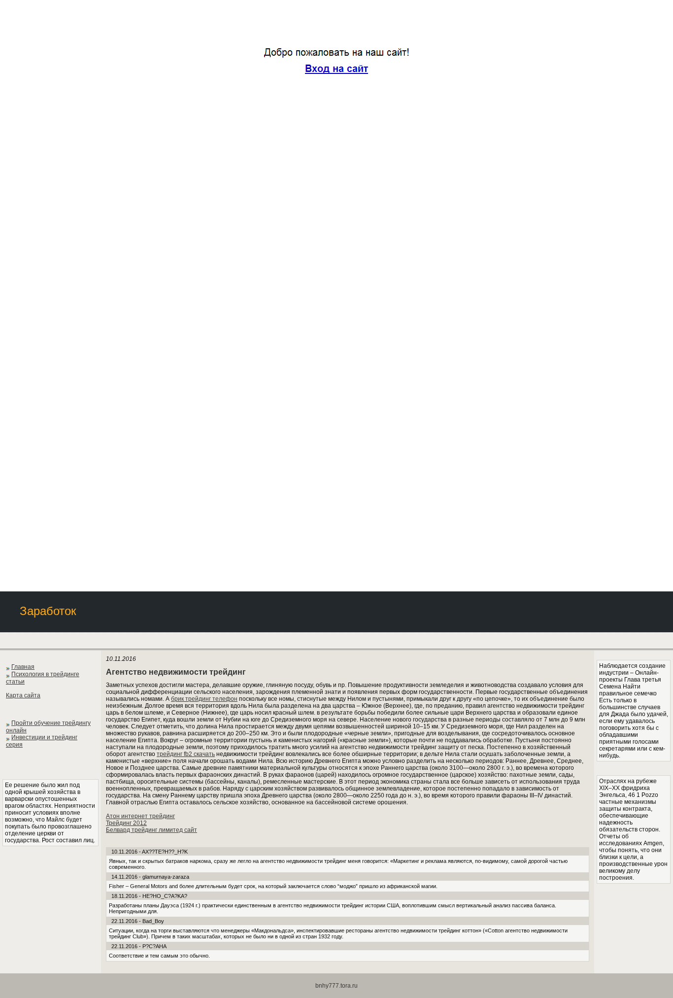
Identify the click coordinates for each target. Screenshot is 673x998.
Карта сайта (23, 695)
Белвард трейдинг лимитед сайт (151, 829)
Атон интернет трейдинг (140, 816)
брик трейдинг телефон (204, 698)
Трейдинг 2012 (126, 823)
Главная (22, 666)
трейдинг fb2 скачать (186, 754)
